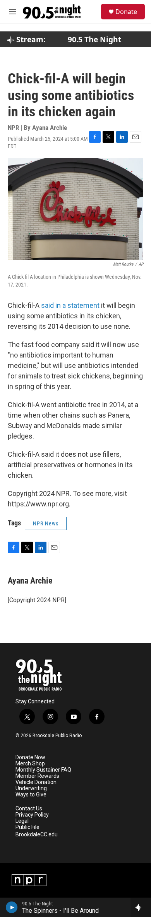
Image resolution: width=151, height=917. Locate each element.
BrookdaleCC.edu (36, 835)
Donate (126, 11)
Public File (27, 827)
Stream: (29, 39)
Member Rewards (37, 776)
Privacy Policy (32, 815)
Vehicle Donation (36, 782)
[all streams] (140, 907)
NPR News (45, 523)
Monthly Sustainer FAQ (43, 770)
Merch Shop (30, 764)
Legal (22, 821)
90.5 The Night (94, 39)
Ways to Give (30, 795)
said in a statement (70, 305)
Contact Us (28, 809)
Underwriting (31, 788)
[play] (12, 907)
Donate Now (30, 757)
